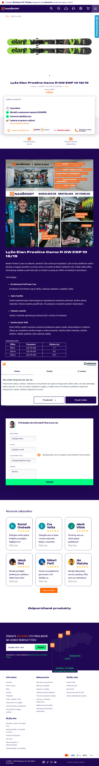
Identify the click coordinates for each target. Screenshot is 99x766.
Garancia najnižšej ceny (20, 130)
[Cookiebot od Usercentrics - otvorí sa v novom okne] (85, 364)
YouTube (55, 762)
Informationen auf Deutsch (16, 706)
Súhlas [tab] (17, 371)
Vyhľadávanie (51, 8)
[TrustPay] (91, 755)
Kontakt (73, 8)
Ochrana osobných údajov (46, 696)
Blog (7, 689)
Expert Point (71, 682)
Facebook (44, 762)
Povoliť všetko (81, 400)
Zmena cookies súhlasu (76, 762)
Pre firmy (9, 739)
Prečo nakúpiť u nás (13, 699)
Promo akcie (10, 686)
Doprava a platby (42, 689)
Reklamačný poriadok (44, 705)
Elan (66, 86)
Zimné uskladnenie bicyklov (77, 696)
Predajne (66, 8)
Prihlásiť (80, 8)
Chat (58, 8)
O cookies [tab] (82, 371)
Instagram (51, 762)
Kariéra (8, 692)
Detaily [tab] (50, 371)
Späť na (16, 16)
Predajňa (9, 696)
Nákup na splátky (42, 686)
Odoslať (41, 647)
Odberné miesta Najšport (45, 692)
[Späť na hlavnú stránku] (10, 8)
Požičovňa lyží (72, 686)
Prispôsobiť (48, 400)
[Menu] (95, 8)
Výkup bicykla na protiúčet (16, 748)
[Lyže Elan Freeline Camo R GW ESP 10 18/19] (49, 46)
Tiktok (47, 762)
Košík (88, 8)
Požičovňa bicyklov (13, 735)
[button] (49, 75)
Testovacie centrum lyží (75, 692)
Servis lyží (70, 689)
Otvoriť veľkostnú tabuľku (19, 123)
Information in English (14, 702)
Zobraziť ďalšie (48, 590)
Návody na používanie (44, 682)
